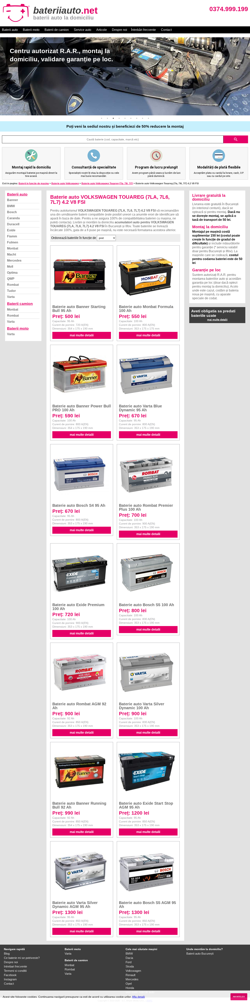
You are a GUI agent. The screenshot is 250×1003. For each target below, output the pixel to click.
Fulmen (12, 242)
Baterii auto (10, 29)
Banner (12, 200)
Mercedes (14, 260)
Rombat (13, 284)
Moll (10, 266)
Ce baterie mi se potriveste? (22, 957)
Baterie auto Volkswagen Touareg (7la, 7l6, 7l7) (107, 183)
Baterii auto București (199, 953)
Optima (12, 272)
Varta (11, 296)
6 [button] (131, 118)
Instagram (10, 979)
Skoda (130, 966)
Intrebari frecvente (15, 966)
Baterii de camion (57, 29)
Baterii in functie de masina (34, 183)
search (235, 139)
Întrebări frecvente (143, 29)
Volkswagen (133, 970)
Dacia (129, 957)
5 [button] (125, 118)
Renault (130, 975)
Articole (101, 29)
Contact (166, 29)
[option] (125, 76)
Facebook (10, 975)
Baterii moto (31, 29)
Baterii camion (20, 304)
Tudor (11, 290)
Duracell (13, 224)
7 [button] (137, 118)
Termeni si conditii (15, 970)
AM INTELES (239, 997)
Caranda (13, 218)
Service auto (82, 29)
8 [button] (143, 118)
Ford (128, 962)
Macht (11, 254)
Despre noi (119, 29)
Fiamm (12, 236)
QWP (10, 278)
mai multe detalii (82, 335)
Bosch (12, 212)
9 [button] (148, 118)
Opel (129, 983)
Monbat (12, 248)
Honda (130, 988)
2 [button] (107, 118)
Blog (7, 953)
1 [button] (102, 118)
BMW (11, 206)
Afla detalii (138, 996)
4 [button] (119, 118)
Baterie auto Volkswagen (65, 183)
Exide (11, 230)
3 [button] (113, 118)
